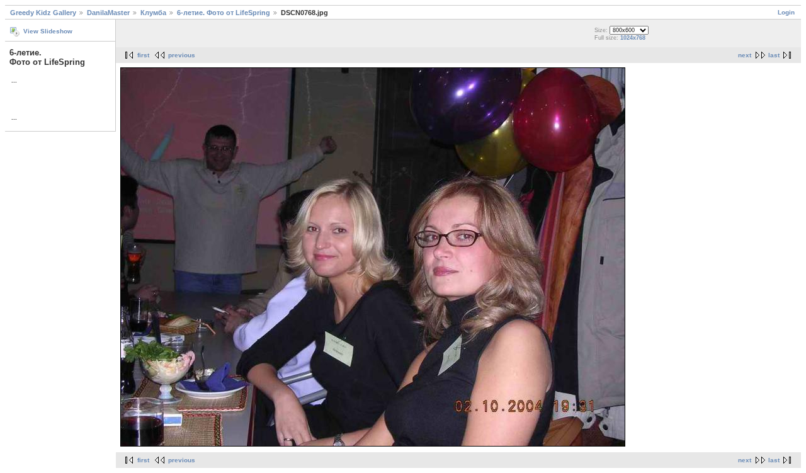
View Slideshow (47, 31)
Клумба (153, 12)
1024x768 (632, 38)
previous (181, 55)
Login (786, 12)
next (744, 55)
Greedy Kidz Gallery (43, 12)
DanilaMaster (108, 12)
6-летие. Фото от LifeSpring (223, 12)
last (774, 55)
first (143, 55)
